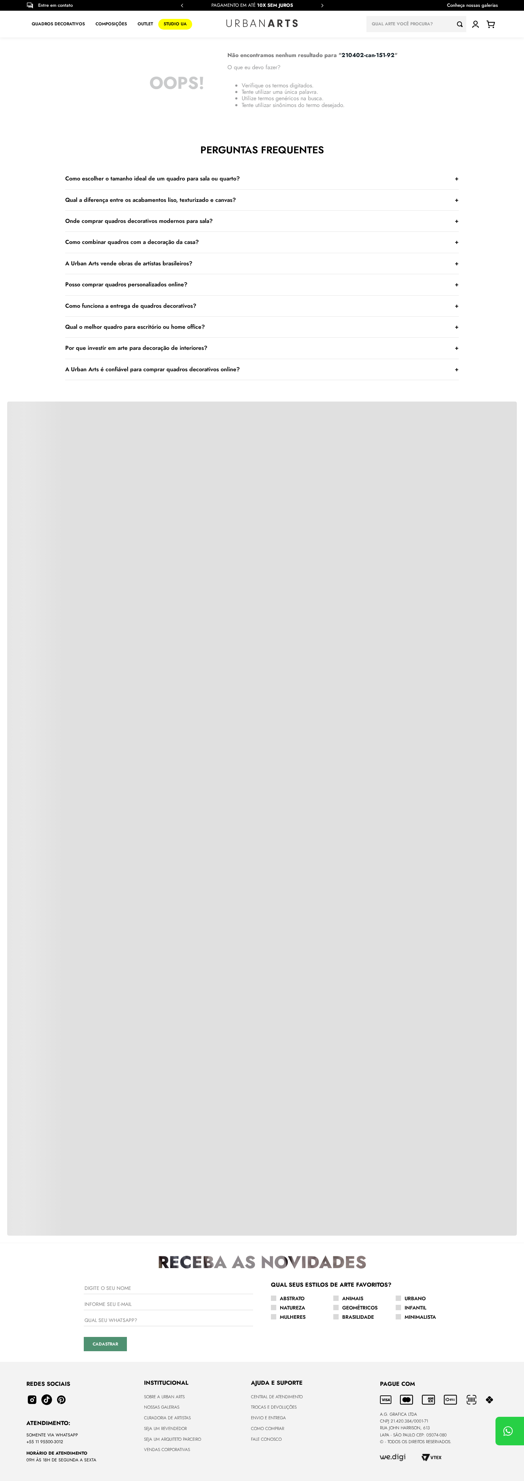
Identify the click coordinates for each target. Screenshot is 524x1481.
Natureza (292, 1308)
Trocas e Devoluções (274, 1407)
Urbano (415, 1298)
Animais (352, 1298)
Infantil (415, 1308)
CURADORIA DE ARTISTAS (167, 1418)
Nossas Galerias (161, 1407)
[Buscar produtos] (461, 24)
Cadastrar (105, 1344)
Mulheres (292, 1317)
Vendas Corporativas (167, 1449)
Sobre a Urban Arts (164, 1397)
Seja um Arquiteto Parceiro (172, 1439)
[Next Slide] (322, 5)
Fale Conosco (266, 1439)
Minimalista (420, 1317)
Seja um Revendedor (165, 1428)
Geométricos (359, 1308)
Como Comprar (267, 1428)
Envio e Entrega (268, 1418)
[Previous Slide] (182, 5)
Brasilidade (358, 1317)
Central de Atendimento (277, 1397)
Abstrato (292, 1298)
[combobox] (416, 24)
